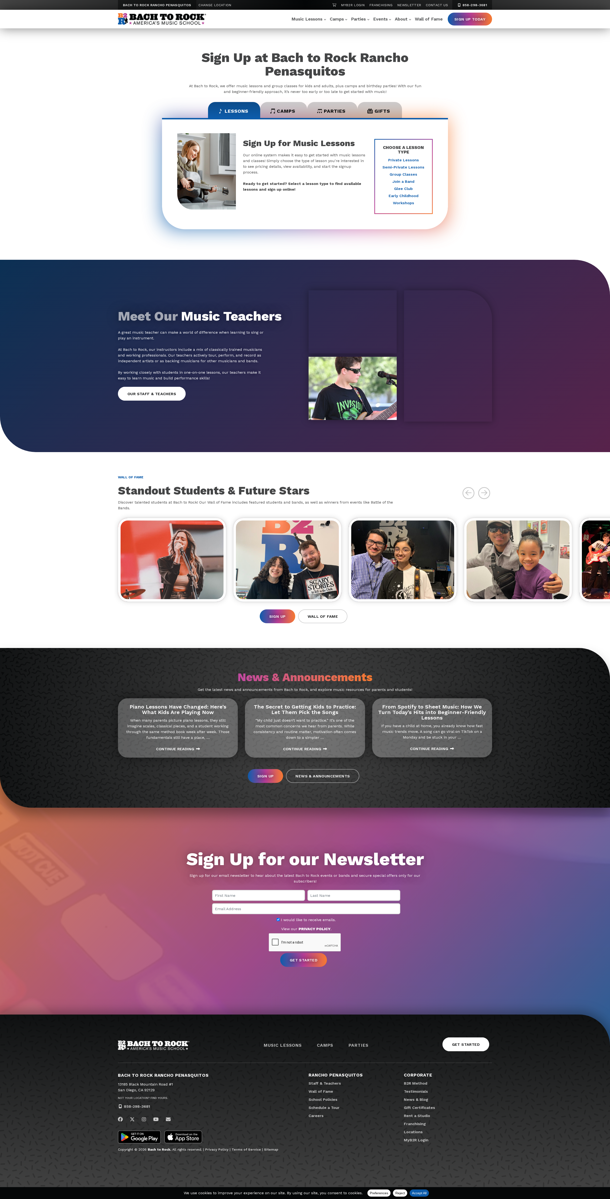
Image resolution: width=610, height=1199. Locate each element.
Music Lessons (306, 18)
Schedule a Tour (324, 1107)
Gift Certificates (419, 1107)
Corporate (418, 1074)
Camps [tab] (286, 111)
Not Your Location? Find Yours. (143, 1098)
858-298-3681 (474, 5)
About (401, 18)
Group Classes (403, 174)
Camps (337, 18)
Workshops (403, 203)
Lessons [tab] (236, 111)
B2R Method (415, 1083)
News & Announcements (322, 776)
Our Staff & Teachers (151, 394)
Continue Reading (175, 749)
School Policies (323, 1099)
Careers (316, 1115)
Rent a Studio (417, 1115)
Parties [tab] (335, 111)
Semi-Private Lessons (403, 167)
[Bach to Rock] (162, 19)
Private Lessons (403, 160)
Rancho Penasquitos (336, 1074)
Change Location (214, 5)
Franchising (380, 5)
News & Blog (416, 1099)
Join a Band (403, 181)
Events (380, 18)
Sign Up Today (469, 19)
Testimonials (416, 1091)
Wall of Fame (429, 18)
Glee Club (403, 188)
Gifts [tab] (382, 111)
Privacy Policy (217, 1149)
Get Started (466, 1044)
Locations (413, 1132)
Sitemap (271, 1149)
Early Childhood (403, 196)
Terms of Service (246, 1149)
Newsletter (409, 5)
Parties (358, 18)
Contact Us (437, 5)
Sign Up (277, 616)
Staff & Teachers (325, 1083)
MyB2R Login (353, 5)
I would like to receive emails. (308, 920)
